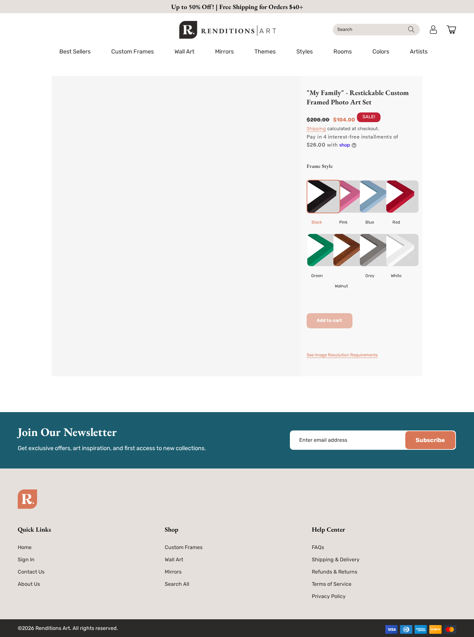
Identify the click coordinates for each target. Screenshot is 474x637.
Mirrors (173, 572)
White (396, 275)
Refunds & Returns (334, 572)
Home (25, 547)
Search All (177, 584)
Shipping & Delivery (336, 559)
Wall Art (174, 559)
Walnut (341, 286)
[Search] (411, 29)
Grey (369, 275)
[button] (132, 51)
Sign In (26, 559)
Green (317, 275)
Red (396, 222)
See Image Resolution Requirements (342, 354)
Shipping (316, 128)
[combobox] (376, 29)
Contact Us (31, 572)
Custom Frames (183, 547)
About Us (29, 584)
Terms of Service (331, 584)
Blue (369, 222)
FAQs (318, 547)
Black (316, 222)
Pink (343, 222)
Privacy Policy (329, 596)
